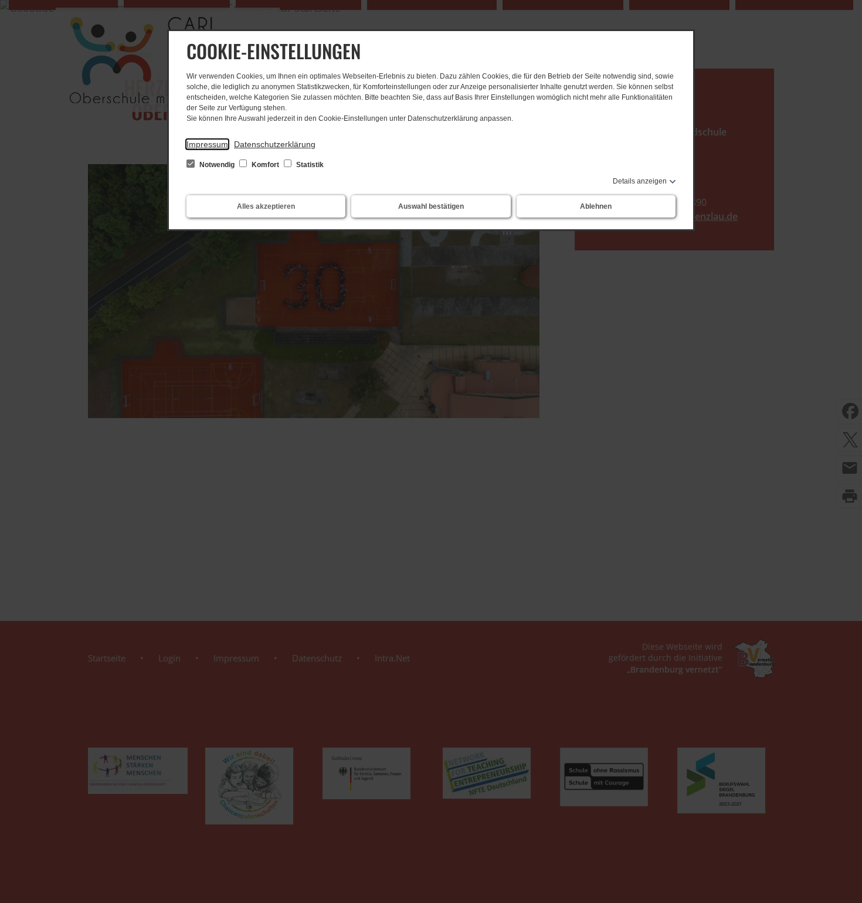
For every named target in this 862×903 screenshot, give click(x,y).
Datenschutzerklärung (274, 144)
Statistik (309, 165)
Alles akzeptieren (266, 206)
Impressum (207, 144)
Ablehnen (596, 206)
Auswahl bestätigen (431, 206)
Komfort (265, 165)
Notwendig (217, 165)
